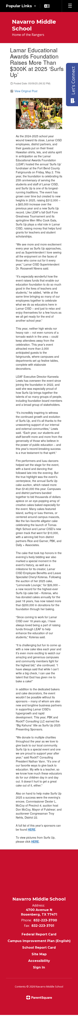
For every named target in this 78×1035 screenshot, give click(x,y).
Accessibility (39, 961)
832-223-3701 (42, 926)
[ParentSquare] (39, 998)
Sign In (39, 967)
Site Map (39, 954)
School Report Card (39, 947)
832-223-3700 (45, 920)
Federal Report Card (39, 934)
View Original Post (25, 91)
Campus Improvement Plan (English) (39, 941)
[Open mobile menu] (70, 6)
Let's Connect (73, 80)
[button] (21, 6)
